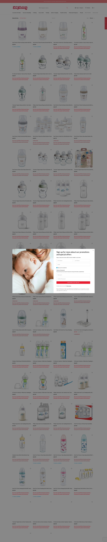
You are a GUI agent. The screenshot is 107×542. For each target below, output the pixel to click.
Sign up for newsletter (62, 267)
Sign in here (69, 286)
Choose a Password (70, 271)
